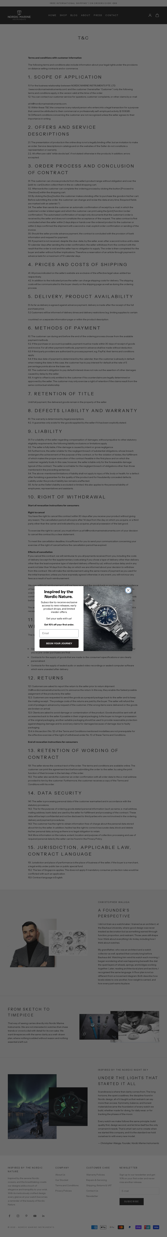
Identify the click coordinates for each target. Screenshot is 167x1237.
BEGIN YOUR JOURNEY (59, 643)
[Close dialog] (128, 590)
